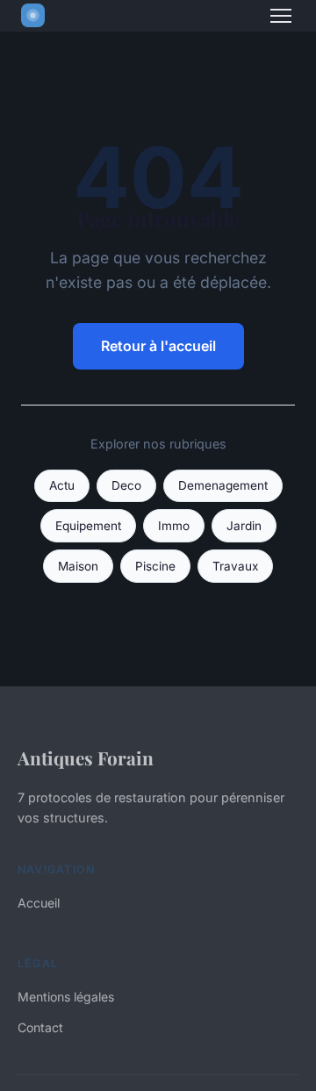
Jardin (244, 526)
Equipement (88, 526)
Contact (40, 1027)
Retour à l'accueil (158, 346)
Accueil (39, 902)
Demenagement (223, 485)
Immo (174, 526)
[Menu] (280, 16)
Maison (78, 566)
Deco (126, 485)
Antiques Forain (86, 757)
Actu (62, 485)
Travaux (235, 566)
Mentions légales (66, 996)
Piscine (155, 566)
